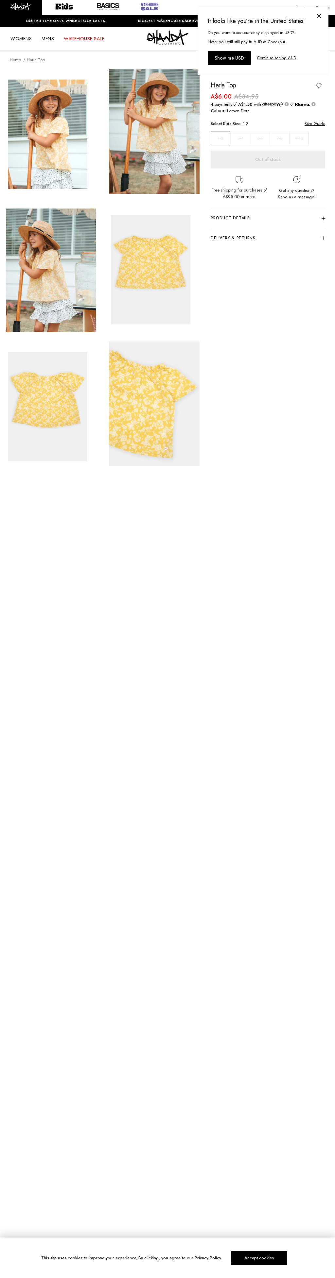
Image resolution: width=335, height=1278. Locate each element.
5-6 (260, 138)
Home (15, 60)
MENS (48, 38)
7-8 (280, 138)
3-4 (240, 138)
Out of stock (268, 159)
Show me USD (229, 58)
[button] (21, 7)
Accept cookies (259, 1258)
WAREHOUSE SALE (84, 38)
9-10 (299, 138)
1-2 (220, 138)
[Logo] (167, 43)
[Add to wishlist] (318, 85)
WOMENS (21, 38)
